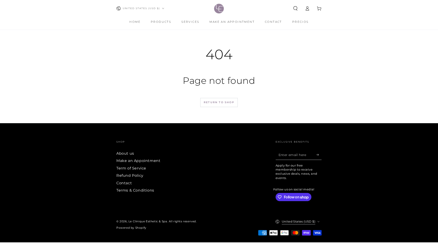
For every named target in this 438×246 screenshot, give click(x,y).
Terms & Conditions (135, 190)
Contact (124, 183)
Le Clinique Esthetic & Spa (147, 221)
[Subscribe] (319, 155)
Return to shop (219, 102)
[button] (295, 8)
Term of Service (131, 168)
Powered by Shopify (131, 227)
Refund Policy (129, 175)
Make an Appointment (138, 161)
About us (125, 153)
